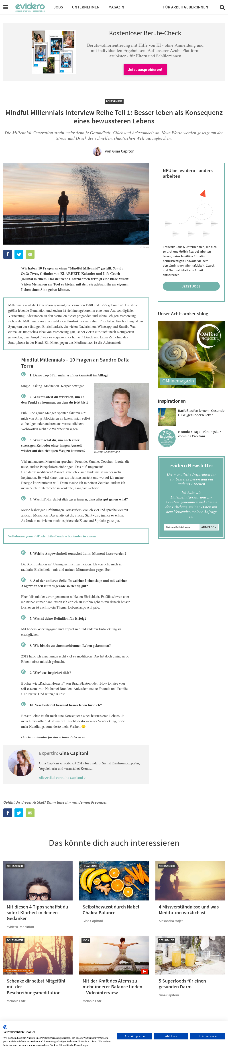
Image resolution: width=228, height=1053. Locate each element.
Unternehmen (86, 7)
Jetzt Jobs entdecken (191, 287)
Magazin (116, 7)
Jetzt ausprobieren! (145, 69)
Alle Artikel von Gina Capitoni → (62, 777)
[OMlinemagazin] (191, 386)
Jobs (58, 7)
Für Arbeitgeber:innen (185, 7)
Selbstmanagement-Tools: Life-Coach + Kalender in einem (52, 536)
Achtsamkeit (114, 101)
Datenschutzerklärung (188, 497)
